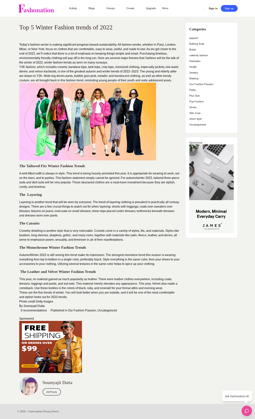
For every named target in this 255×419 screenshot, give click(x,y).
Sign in (213, 8)
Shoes (193, 107)
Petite (192, 89)
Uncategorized (107, 310)
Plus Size (194, 95)
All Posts (51, 391)
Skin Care (194, 112)
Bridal (192, 49)
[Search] (199, 8)
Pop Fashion (196, 101)
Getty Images (45, 301)
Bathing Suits (196, 43)
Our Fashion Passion (82, 310)
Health (193, 66)
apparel (193, 37)
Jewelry (193, 72)
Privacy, (47, 411)
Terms (55, 411)
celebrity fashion (198, 55)
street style (195, 118)
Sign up (229, 8)
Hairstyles (194, 61)
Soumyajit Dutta (34, 306)
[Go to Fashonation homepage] (36, 8)
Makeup (194, 78)
